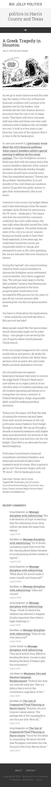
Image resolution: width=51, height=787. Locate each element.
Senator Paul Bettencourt (14, 492)
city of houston (32, 482)
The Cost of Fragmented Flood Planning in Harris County (27, 704)
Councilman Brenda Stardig (15, 485)
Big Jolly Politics (25, 4)
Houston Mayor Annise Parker (28, 489)
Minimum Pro (29, 776)
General (16, 479)
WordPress (28, 780)
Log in (39, 780)
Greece (11, 489)
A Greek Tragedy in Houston (22, 43)
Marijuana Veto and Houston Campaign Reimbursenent (28, 677)
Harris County (27, 479)
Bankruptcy (19, 482)
